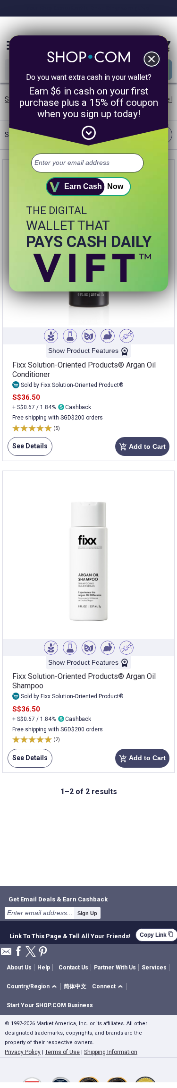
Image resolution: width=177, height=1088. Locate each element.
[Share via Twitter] (30, 952)
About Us (19, 967)
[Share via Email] (6, 954)
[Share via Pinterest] (43, 952)
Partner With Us (115, 967)
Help (43, 967)
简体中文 (75, 986)
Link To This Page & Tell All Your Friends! (70, 935)
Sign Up (87, 913)
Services (154, 967)
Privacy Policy (23, 1052)
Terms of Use (62, 1052)
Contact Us (73, 967)
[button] (33, 986)
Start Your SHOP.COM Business (50, 1005)
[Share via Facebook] (18, 951)
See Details (28, 449)
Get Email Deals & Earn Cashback (58, 899)
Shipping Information (110, 1052)
